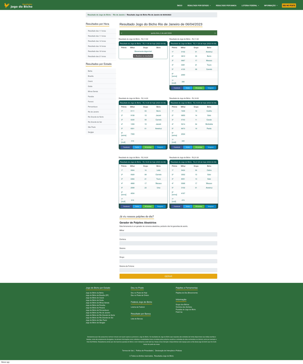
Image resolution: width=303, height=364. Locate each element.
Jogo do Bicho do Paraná (95, 307)
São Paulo (92, 127)
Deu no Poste (289, 5)
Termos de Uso (128, 350)
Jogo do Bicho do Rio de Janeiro (98, 312)
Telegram (211, 88)
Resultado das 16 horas (97, 46)
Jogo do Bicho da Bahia (95, 293)
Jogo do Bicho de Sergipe (95, 322)
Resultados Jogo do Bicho (164, 356)
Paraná (90, 101)
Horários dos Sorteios (184, 307)
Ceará (90, 81)
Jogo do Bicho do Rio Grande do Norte (100, 315)
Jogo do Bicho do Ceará (95, 297)
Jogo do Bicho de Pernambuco (97, 310)
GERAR (168, 276)
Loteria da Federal (138, 307)
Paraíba (91, 96)
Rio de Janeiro (93, 112)
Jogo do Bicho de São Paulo (96, 320)
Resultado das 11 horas (97, 31)
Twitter (188, 88)
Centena (123, 239)
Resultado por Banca (226, 5)
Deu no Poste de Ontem (140, 295)
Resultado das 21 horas (97, 56)
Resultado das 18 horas (97, 51)
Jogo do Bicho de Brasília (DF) (97, 295)
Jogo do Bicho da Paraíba (95, 305)
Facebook (177, 88)
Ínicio (180, 5)
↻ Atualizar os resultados (143, 56)
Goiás (90, 86)
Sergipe (91, 132)
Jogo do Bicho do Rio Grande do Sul (99, 317)
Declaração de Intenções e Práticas (168, 350)
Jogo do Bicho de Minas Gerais (97, 302)
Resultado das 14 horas (97, 41)
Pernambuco (93, 106)
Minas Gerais (93, 91)
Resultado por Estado (198, 5)
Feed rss (179, 312)
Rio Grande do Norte (96, 117)
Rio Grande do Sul (95, 122)
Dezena (122, 248)
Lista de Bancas (137, 318)
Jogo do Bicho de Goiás (95, 300)
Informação (270, 5)
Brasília (91, 76)
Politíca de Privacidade (144, 350)
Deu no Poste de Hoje (139, 293)
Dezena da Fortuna (127, 266)
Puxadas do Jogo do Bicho (186, 309)
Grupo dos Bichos (182, 304)
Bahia (90, 71)
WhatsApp (198, 88)
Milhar (122, 230)
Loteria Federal (250, 5)
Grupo (122, 257)
